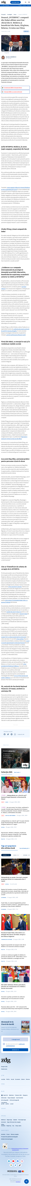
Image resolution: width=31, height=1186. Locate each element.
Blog (2, 1091)
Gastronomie (19, 1097)
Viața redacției (11, 1097)
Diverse (28, 1079)
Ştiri (2, 1075)
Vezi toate (17, 772)
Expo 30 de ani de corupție (13, 1122)
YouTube (13, 1161)
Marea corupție (15, 1134)
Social (3, 827)
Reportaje (9, 1119)
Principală (3, 14)
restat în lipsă (23, 614)
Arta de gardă (4, 1100)
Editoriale (3, 1097)
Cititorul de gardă (14, 1100)
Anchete (3, 1125)
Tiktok (19, 1165)
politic (7, 1104)
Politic (3, 839)
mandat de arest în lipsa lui (13, 612)
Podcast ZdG (18, 1095)
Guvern (6, 855)
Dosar (15, 14)
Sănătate (11, 1095)
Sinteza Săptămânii (10, 815)
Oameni (15, 1119)
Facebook (17, 1161)
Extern (23, 1079)
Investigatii (9, 14)
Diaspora (25, 1095)
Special (3, 1115)
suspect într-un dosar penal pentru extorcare (13, 637)
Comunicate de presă (6, 939)
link (4, 761)
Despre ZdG (4, 1066)
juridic (2, 1104)
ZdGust (3, 1108)
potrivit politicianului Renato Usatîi (16, 335)
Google (11, 1165)
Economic (3, 897)
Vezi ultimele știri (24, 848)
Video (6, 802)
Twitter (15, 1165)
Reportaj (9, 1125)
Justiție (3, 1079)
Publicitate (4, 1069)
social (11, 1104)
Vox (13, 1125)
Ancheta (3, 1134)
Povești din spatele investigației (9, 1136)
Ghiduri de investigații (7, 1139)
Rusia (16, 855)
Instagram (22, 1161)
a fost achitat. (20, 639)
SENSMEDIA (18, 1181)
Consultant (4, 1102)
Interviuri (3, 1122)
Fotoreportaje (22, 1119)
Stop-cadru (18, 1125)
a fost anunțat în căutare (15, 587)
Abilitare (3, 1119)
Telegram (9, 1161)
